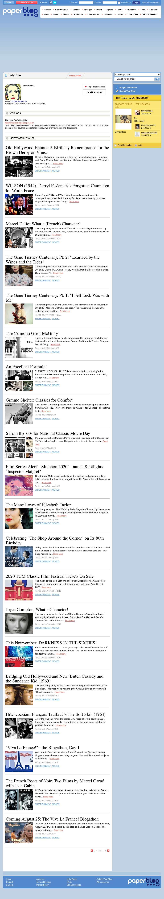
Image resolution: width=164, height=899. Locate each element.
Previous (91, 850)
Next (108, 850)
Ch (135, 118)
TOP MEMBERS (143, 104)
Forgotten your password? (151, 2)
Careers (9, 885)
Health (99, 10)
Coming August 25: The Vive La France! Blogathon (52, 819)
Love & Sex (133, 14)
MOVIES (55, 171)
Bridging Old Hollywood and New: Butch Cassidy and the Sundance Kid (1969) (54, 678)
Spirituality (78, 14)
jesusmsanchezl (148, 125)
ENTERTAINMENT (43, 171)
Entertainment (61, 10)
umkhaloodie (147, 111)
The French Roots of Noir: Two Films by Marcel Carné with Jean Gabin (55, 783)
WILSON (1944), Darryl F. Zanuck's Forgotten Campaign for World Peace (57, 187)
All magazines (103, 882)
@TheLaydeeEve (19, 101)
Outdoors (108, 14)
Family (66, 14)
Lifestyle (88, 10)
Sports (110, 10)
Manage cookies (74, 885)
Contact (9, 882)
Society (76, 10)
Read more (58, 163)
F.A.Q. (69, 882)
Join (140, 145)
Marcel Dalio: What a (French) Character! (43, 224)
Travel (120, 10)
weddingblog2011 (149, 132)
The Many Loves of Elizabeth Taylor (38, 504)
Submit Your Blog (127, 91)
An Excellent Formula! (26, 366)
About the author (125, 145)
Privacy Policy (42, 885)
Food (46, 14)
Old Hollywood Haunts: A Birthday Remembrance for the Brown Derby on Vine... (57, 149)
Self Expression (150, 14)
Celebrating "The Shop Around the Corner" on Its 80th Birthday (55, 540)
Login (136, 3)
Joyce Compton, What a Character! (37, 609)
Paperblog (20, 12)
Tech (143, 10)
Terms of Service (43, 882)
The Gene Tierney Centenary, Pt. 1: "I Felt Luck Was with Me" (57, 297)
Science (153, 10)
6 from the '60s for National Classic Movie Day (48, 433)
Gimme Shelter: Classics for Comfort (39, 400)
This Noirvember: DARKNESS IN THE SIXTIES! (51, 643)
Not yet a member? (128, 87)
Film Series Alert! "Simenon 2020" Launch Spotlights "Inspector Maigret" (54, 468)
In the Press (72, 879)
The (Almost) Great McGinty (32, 333)
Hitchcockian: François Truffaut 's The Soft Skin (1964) (56, 714)
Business (131, 10)
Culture (47, 10)
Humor (120, 14)
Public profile (75, 76)
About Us (40, 879)
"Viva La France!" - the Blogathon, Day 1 (43, 747)
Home (9, 2)
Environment (93, 14)
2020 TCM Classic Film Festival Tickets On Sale (50, 576)
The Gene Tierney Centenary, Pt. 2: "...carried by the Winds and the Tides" (53, 259)
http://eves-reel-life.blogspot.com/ (19, 123)
